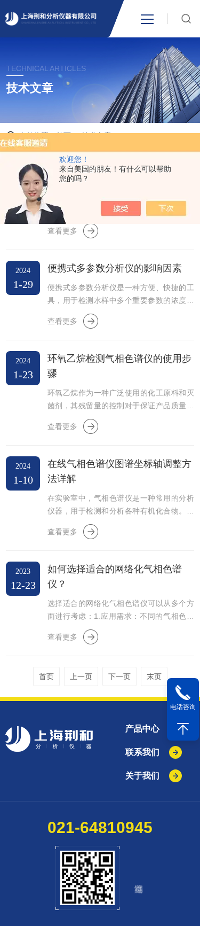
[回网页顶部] (183, 729)
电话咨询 (183, 707)
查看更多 (62, 231)
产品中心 (142, 728)
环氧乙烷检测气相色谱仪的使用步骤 (119, 366)
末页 (154, 676)
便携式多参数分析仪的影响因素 (114, 268)
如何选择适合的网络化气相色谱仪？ (114, 576)
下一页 (119, 676)
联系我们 (142, 752)
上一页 (81, 676)
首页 (46, 676)
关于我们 (142, 775)
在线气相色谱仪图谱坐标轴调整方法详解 (119, 471)
